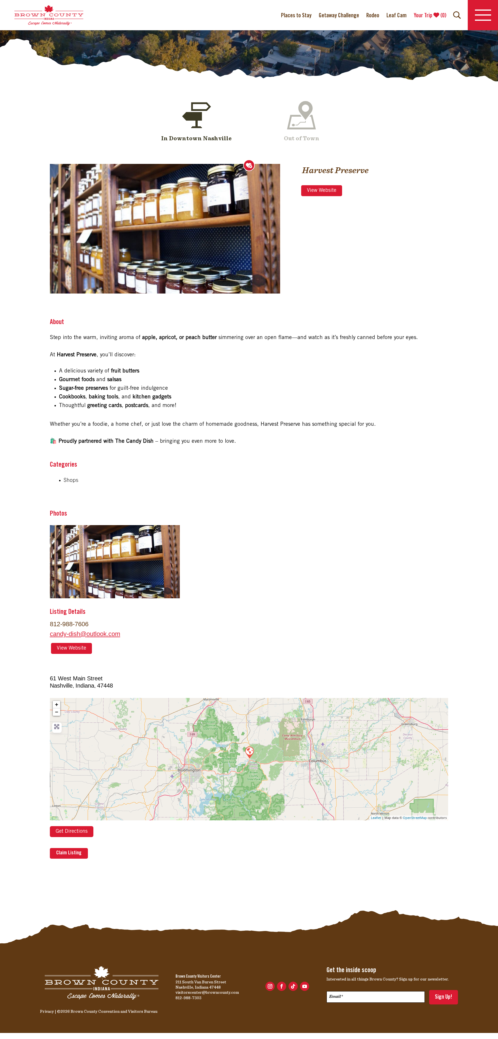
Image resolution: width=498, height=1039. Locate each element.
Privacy (47, 1011)
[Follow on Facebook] (281, 986)
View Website (321, 190)
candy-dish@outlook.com (85, 633)
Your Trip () (430, 16)
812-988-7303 (188, 998)
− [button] (56, 712)
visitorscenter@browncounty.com (207, 992)
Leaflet (376, 817)
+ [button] (56, 704)
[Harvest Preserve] (249, 752)
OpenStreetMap (415, 817)
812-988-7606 (69, 624)
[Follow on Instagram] (270, 986)
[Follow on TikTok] (293, 986)
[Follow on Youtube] (304, 986)
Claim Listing (69, 853)
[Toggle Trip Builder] (249, 165)
